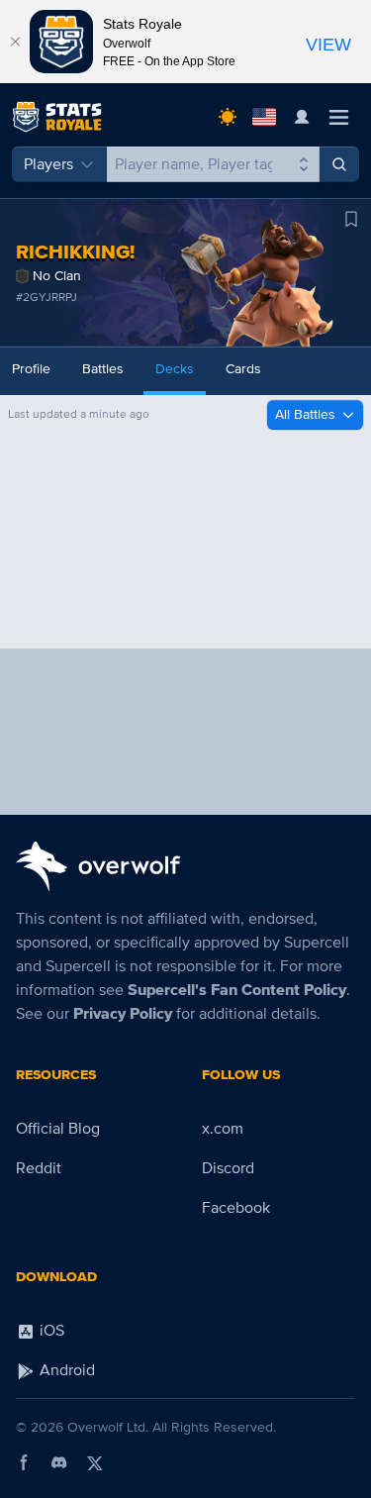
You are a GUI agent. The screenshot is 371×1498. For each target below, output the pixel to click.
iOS (50, 1331)
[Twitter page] (95, 1462)
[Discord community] (59, 1462)
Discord (228, 1168)
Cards (243, 368)
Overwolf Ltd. (107, 1427)
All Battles (305, 414)
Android (65, 1370)
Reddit (38, 1168)
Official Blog (58, 1129)
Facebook (236, 1208)
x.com (222, 1129)
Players (48, 164)
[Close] (15, 42)
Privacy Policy (122, 1014)
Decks (174, 368)
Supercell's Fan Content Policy (237, 990)
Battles (103, 368)
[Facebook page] (24, 1462)
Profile (31, 368)
